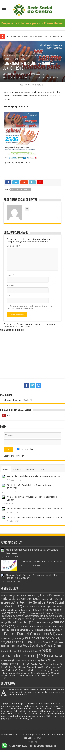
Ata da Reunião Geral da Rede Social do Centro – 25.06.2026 (34, 36)
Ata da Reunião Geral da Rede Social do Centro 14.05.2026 (34, 517)
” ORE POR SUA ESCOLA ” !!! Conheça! (40, 561)
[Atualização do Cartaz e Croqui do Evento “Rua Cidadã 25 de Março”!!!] (2, 575)
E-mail (10, 285)
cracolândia (29, 618)
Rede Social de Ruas (30, 651)
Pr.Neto (19, 638)
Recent (6, 469)
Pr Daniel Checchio (42, 638)
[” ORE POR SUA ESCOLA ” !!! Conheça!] (9, 565)
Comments (30, 469)
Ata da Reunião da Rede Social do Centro (32, 596)
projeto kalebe (14, 642)
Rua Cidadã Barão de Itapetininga (29, 671)
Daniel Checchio (21, 622)
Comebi (40, 610)
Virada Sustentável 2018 (32, 675)
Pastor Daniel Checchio (30, 633)
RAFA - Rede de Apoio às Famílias (45, 642)
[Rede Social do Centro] (32, 9)
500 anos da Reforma (27, 595)
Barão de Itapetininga (37, 606)
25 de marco (8, 595)
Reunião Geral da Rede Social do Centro (42, 664)
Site (8, 295)
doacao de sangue (21, 190)
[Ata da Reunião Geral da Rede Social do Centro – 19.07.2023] (2, 550)
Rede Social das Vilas (39, 645)
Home (9, 55)
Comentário (13, 246)
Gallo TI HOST (34, 738)
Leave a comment (36, 77)
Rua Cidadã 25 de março (37, 670)
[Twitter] (32, 385)
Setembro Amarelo (43, 673)
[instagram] (38, 385)
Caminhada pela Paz (23, 610)
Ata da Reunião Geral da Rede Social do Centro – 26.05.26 (34, 508)
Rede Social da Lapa (11, 646)
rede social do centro (26, 653)
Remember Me (26, 449)
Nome (10, 275)
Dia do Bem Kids (22, 630)
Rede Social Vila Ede (28, 660)
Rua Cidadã (10, 670)
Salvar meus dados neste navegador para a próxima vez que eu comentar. (29, 307)
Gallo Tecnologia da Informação (34, 734)
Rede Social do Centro (16, 74)
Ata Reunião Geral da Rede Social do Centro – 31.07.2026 (34, 476)
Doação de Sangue (23, 55)
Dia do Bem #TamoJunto (30, 626)
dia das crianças (44, 622)
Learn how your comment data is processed (30, 325)
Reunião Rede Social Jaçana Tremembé (21, 667)
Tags (42, 469)
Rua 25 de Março (51, 667)
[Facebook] (26, 385)
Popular (17, 469)
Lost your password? (14, 456)
